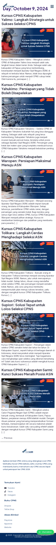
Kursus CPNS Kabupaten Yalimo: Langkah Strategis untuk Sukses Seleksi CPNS (27, 19)
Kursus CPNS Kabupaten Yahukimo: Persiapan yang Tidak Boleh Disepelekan (27, 88)
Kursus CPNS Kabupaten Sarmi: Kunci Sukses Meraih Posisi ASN (27, 372)
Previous (6, 438)
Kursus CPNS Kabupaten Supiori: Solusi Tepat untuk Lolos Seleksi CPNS (23, 304)
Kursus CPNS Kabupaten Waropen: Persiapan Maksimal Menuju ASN (26, 160)
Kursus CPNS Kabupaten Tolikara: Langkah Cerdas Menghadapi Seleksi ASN (22, 232)
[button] (52, 6)
